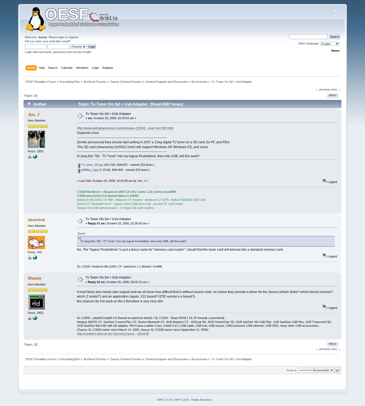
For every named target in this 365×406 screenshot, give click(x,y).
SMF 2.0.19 (164, 399)
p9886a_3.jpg (89, 169)
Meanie (34, 278)
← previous (323, 89)
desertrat (36, 219)
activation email (59, 41)
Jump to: (292, 370)
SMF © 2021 (181, 399)
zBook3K (143, 333)
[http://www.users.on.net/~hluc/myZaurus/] (35, 319)
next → (336, 89)
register (73, 37)
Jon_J (33, 114)
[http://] (35, 157)
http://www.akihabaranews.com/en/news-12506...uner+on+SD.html (125, 128)
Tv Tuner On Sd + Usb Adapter (108, 114)
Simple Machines (201, 399)
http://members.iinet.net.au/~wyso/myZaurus (106, 333)
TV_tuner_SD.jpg (91, 164)
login (61, 37)
